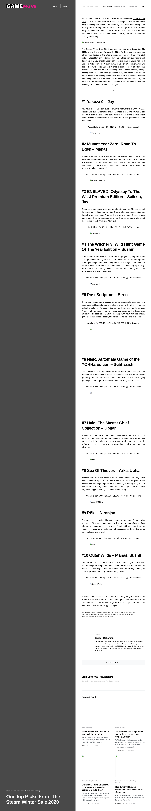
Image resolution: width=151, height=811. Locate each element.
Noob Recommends (27, 791)
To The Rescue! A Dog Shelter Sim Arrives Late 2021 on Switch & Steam (129, 734)
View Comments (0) (112, 663)
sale (123, 614)
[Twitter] (44, 6)
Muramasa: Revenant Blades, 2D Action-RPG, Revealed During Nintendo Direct (95, 787)
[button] (54, 6)
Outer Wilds (100, 555)
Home (83, 6)
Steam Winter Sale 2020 (88, 616)
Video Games (96, 781)
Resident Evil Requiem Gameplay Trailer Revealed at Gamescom (129, 789)
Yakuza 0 (95, 101)
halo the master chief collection (110, 612)
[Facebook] (42, 6)
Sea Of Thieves (101, 470)
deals (83, 612)
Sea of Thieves (129, 614)
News (83, 727)
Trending (37, 791)
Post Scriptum (100, 294)
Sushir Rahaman (104, 638)
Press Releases (124, 781)
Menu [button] (65, 6)
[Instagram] (47, 6)
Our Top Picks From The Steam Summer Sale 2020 (105, 64)
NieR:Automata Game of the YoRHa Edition (92, 614)
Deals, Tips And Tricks (13, 791)
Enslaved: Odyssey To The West (93, 612)
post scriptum (114, 614)
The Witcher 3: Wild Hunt (101, 616)
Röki (91, 513)
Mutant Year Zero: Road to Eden (127, 612)
